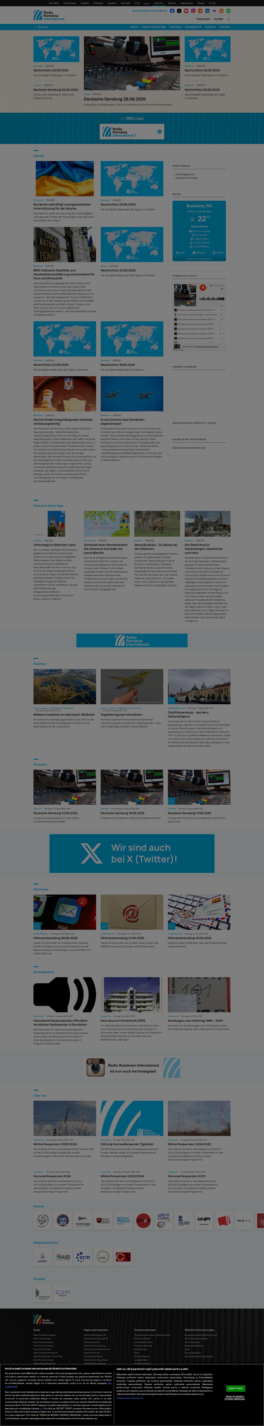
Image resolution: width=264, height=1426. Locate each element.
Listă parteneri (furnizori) (130, 1398)
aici (41, 1409)
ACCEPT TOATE (236, 1389)
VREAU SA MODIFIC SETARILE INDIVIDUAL (235, 1398)
